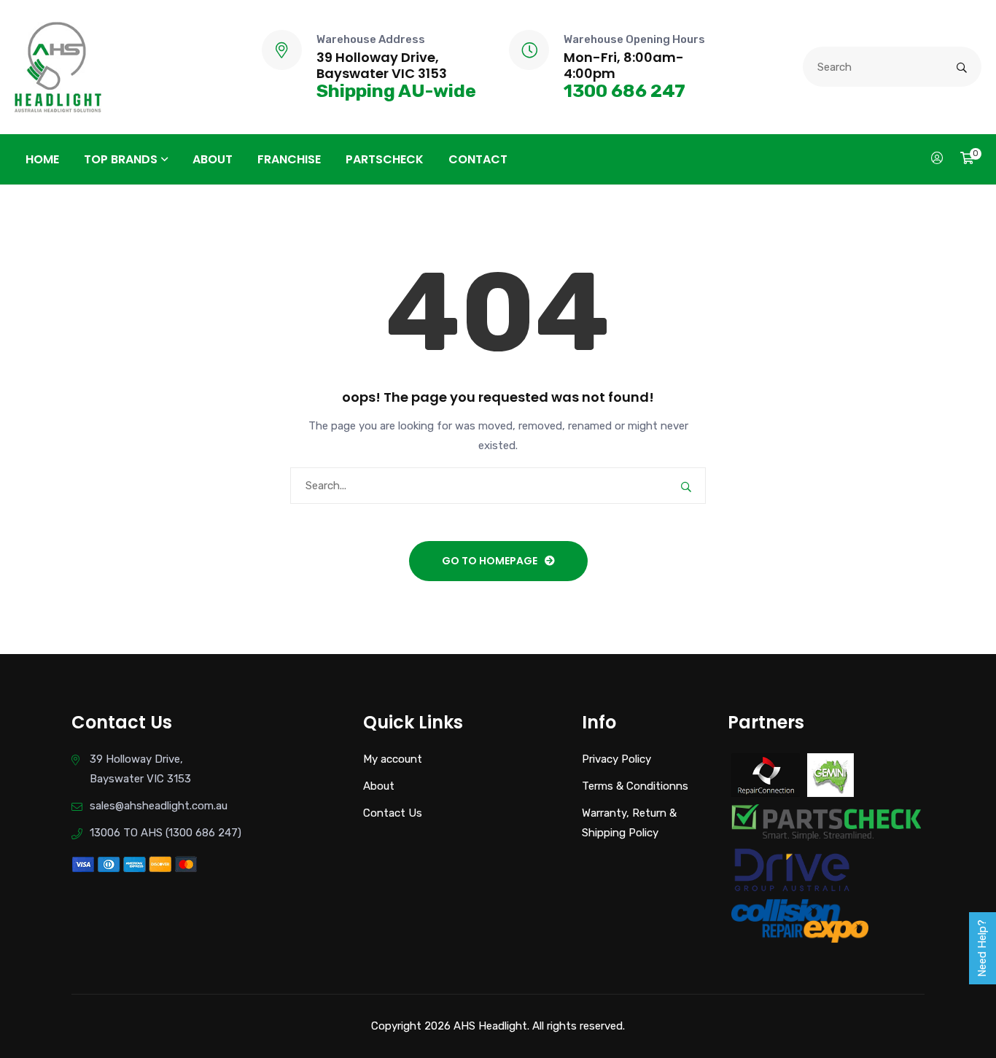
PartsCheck (385, 159)
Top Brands (120, 159)
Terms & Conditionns (635, 786)
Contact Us (392, 813)
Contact (477, 159)
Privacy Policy (616, 759)
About (212, 159)
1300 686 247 (624, 90)
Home (42, 159)
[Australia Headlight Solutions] (58, 66)
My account (392, 759)
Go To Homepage (489, 560)
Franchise (289, 159)
